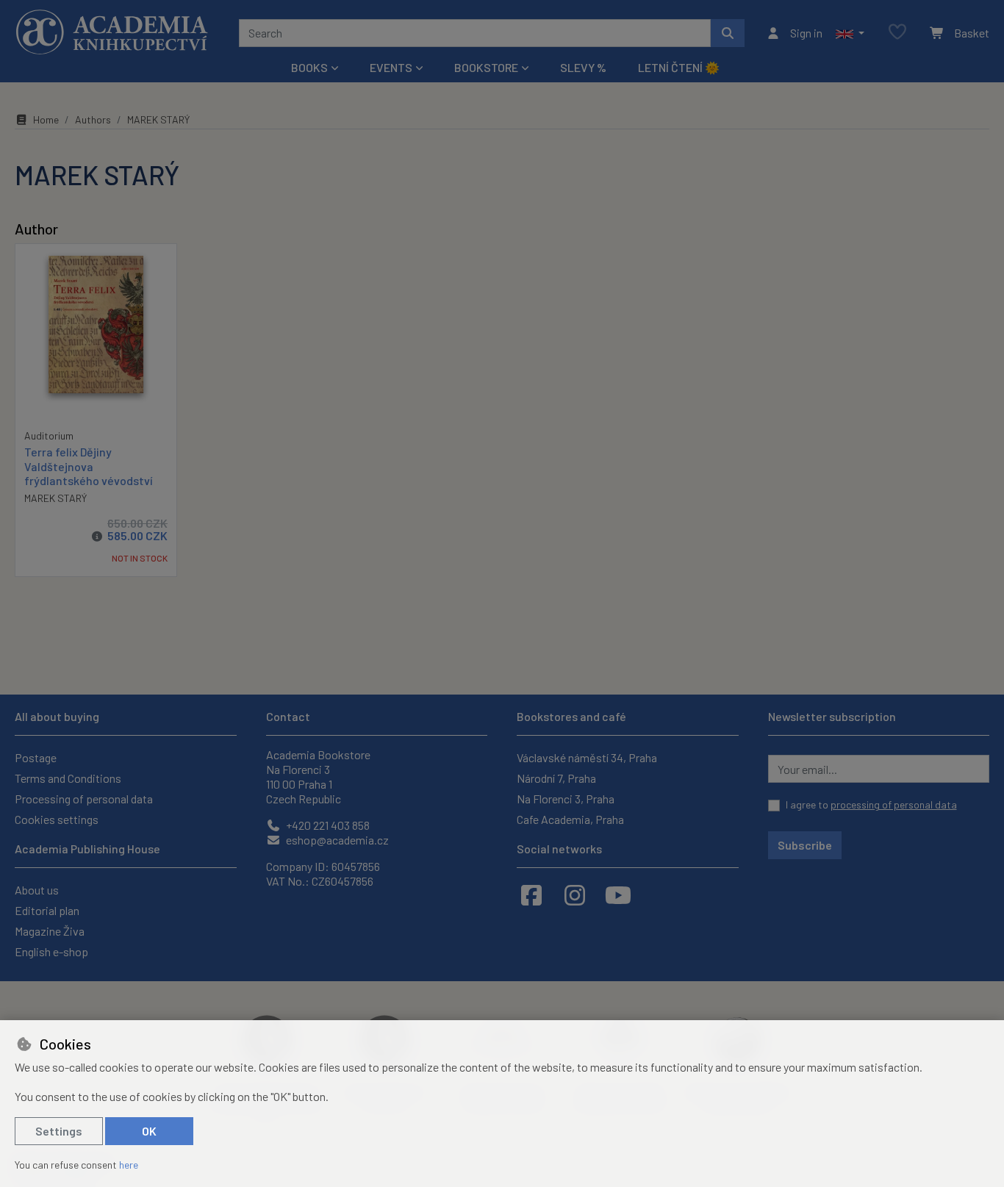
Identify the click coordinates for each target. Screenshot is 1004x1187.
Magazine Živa (50, 931)
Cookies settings (56, 819)
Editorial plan (47, 910)
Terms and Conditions (68, 778)
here (128, 1164)
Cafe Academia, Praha (570, 819)
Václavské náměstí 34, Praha (587, 757)
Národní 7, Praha (556, 778)
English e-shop (51, 951)
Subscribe (805, 845)
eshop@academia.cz (336, 840)
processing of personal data (894, 804)
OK (149, 1131)
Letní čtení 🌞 (679, 67)
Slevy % (583, 67)
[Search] (728, 33)
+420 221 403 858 (327, 825)
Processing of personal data (84, 799)
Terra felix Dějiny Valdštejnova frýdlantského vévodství (88, 466)
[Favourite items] (897, 33)
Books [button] (309, 67)
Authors (93, 119)
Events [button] (391, 67)
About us (37, 890)
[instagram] (574, 894)
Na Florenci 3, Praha (565, 799)
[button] (850, 33)
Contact (288, 716)
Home (46, 119)
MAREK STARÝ (55, 498)
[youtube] (618, 894)
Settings (58, 1131)
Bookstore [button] (486, 67)
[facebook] (531, 894)
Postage (36, 757)
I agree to (871, 804)
